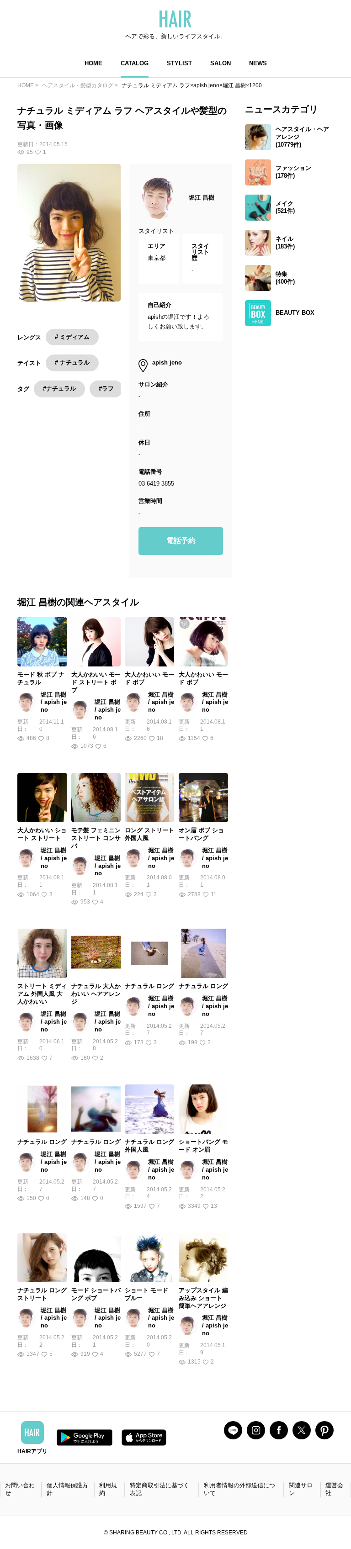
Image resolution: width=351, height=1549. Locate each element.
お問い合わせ (20, 1489)
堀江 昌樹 (201, 197)
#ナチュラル (59, 388)
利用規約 (108, 1489)
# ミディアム (72, 336)
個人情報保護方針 (67, 1489)
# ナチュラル (72, 362)
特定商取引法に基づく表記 (159, 1489)
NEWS (258, 63)
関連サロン (301, 1489)
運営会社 (334, 1489)
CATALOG (135, 63)
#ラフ (106, 388)
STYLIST (179, 63)
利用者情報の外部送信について (239, 1489)
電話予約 (181, 541)
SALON (220, 63)
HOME (93, 63)
